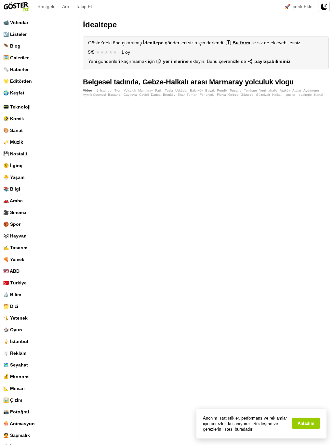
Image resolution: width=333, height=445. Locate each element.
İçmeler (290, 94)
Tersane (236, 90)
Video (87, 90)
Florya (221, 94)
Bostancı (114, 94)
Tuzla (169, 90)
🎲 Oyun (12, 329)
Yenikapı (250, 90)
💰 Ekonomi (16, 376)
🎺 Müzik (13, 142)
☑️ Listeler (15, 34)
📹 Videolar (15, 22)
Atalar (296, 90)
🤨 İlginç (12, 165)
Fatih (159, 90)
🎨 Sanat (13, 130)
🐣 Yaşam (13, 177)
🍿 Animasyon (19, 423)
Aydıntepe (311, 90)
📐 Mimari (14, 388)
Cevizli (144, 94)
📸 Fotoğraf (16, 411)
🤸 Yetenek (15, 318)
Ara (65, 6)
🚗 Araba (13, 200)
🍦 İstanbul (15, 341)
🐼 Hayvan (15, 235)
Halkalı (277, 94)
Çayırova (130, 94)
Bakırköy (196, 90)
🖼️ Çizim (12, 400)
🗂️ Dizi (10, 306)
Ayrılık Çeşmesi (94, 94)
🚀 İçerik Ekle (299, 6)
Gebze (233, 94)
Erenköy (169, 94)
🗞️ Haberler (16, 69)
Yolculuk (130, 90)
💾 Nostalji (15, 153)
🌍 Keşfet (13, 92)
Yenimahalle (268, 90)
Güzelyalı (263, 94)
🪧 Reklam (14, 353)
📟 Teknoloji (17, 106)
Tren (117, 90)
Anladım (306, 423)
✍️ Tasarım (15, 247)
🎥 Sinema (14, 212)
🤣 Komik (13, 118)
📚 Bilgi (11, 189)
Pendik (222, 90)
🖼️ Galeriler (16, 57)
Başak (210, 90)
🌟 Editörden (17, 81)
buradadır (243, 429)
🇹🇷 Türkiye (15, 282)
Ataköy (285, 90)
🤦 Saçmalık (16, 435)
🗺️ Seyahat (15, 364)
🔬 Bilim (12, 294)
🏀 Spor (11, 224)
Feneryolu (207, 94)
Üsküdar (181, 90)
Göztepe (247, 94)
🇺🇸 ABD (11, 271)
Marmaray (145, 90)
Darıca (156, 94)
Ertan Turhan (187, 94)
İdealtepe (305, 94)
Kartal (318, 94)
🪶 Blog (11, 46)
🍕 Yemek (13, 259)
